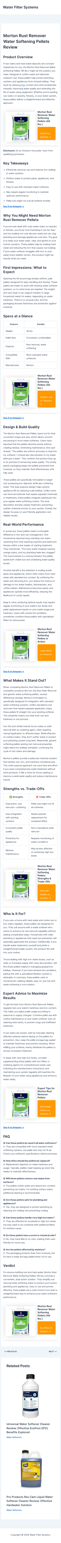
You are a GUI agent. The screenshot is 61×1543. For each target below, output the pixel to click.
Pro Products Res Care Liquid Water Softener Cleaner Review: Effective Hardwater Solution (30, 1501)
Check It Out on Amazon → (46, 401)
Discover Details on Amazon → (45, 894)
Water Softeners (14, 1437)
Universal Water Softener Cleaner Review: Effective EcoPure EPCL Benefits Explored (28, 1428)
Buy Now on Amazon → (46, 1329)
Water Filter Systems (20, 7)
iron (23, 85)
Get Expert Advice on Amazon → (45, 1110)
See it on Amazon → (13, 206)
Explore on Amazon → (45, 135)
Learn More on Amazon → (46, 654)
